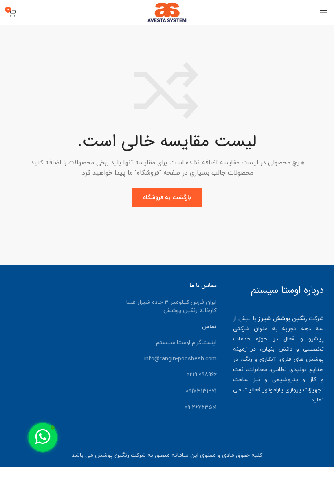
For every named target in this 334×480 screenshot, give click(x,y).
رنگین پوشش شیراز (282, 319)
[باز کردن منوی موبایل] (323, 12)
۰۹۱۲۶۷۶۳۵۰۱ (201, 407)
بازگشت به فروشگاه (167, 197)
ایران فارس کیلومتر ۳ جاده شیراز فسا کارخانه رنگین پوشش (171, 306)
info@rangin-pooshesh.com (180, 359)
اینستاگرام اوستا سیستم (186, 343)
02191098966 (202, 375)
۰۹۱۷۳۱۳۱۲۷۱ (201, 391)
